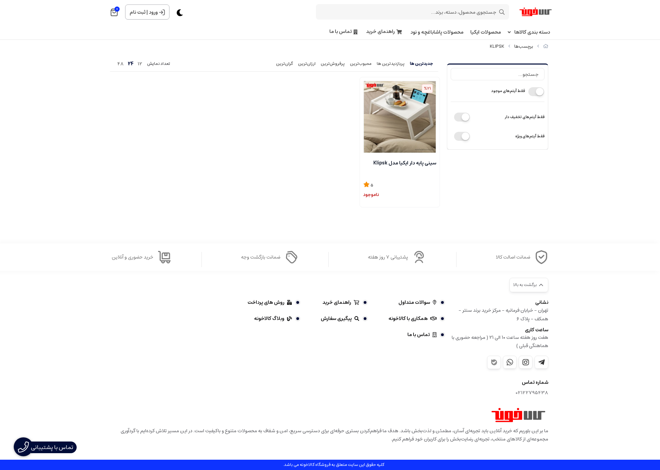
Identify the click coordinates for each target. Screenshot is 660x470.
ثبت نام (137, 12)
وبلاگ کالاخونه (269, 318)
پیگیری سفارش (336, 318)
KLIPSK (497, 46)
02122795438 (532, 393)
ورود (153, 12)
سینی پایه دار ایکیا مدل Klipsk (404, 163)
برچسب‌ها (523, 46)
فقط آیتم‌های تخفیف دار (524, 117)
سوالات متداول (414, 302)
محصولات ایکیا (485, 32)
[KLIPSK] (518, 415)
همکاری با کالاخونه (408, 318)
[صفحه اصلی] (545, 46)
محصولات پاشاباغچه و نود (436, 32)
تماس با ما (340, 31)
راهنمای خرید (380, 31)
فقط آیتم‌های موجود (508, 91)
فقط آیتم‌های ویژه (529, 136)
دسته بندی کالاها (532, 32)
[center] (501, 12)
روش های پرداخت (266, 302)
